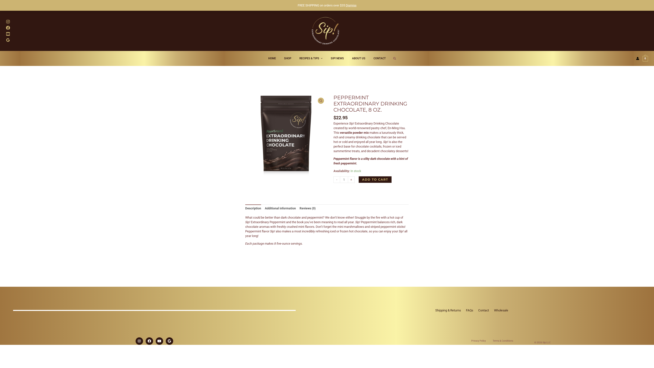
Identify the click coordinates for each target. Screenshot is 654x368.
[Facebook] (8, 28)
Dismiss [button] (351, 5)
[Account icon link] (637, 58)
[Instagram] (8, 22)
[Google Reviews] (8, 40)
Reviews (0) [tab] (308, 208)
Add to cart (375, 179)
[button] (321, 58)
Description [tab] (253, 208)
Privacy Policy (478, 340)
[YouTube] (8, 34)
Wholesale (501, 310)
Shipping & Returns (448, 310)
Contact (483, 310)
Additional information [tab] (280, 208)
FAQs (469, 310)
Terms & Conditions (503, 340)
